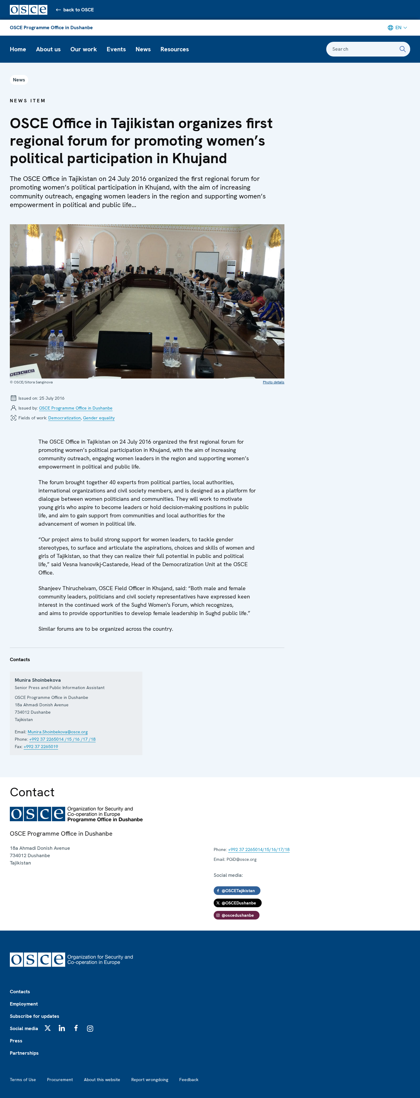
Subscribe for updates (34, 1016)
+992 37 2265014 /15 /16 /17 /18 (62, 739)
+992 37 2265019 (41, 746)
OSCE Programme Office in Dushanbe (51, 27)
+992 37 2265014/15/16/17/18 (259, 849)
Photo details (273, 382)
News (143, 49)
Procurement (60, 1079)
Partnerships (24, 1053)
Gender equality (99, 418)
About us (48, 49)
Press (16, 1040)
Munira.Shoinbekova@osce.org (58, 732)
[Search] (402, 49)
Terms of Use (23, 1079)
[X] (47, 1028)
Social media (24, 1028)
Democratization (64, 418)
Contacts (20, 991)
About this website (102, 1079)
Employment (24, 1004)
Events (116, 49)
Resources (174, 49)
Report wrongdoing (149, 1079)
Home (18, 49)
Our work (83, 49)
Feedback (188, 1079)
